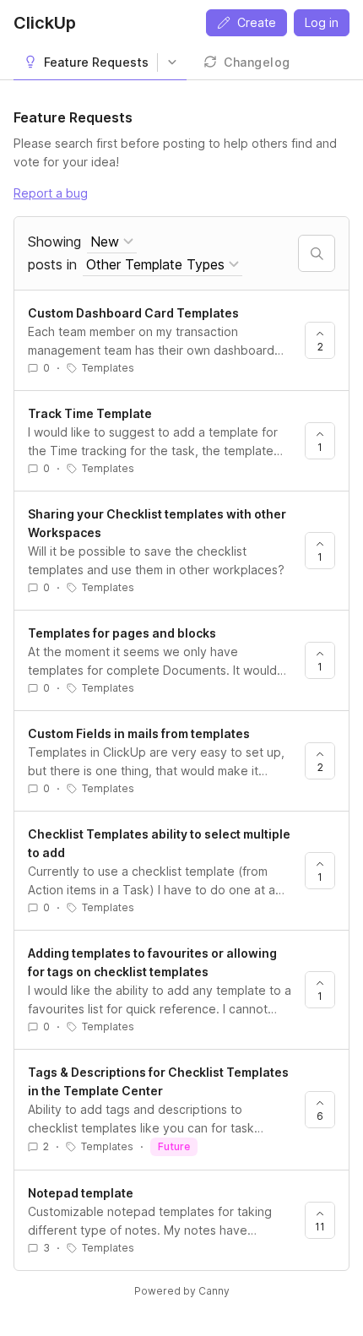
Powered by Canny (182, 1290)
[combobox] (112, 242)
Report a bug (51, 193)
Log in (322, 22)
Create (256, 22)
